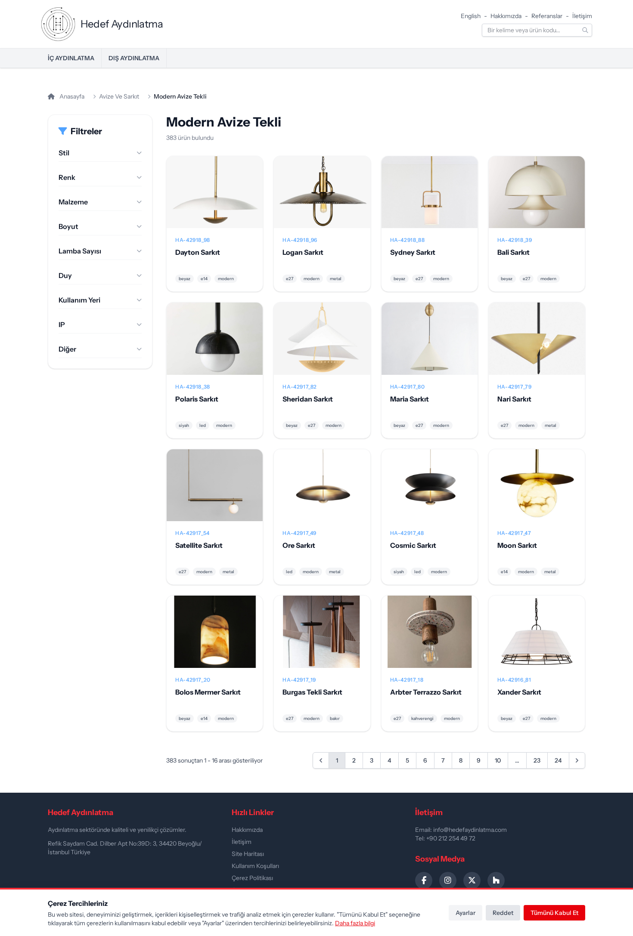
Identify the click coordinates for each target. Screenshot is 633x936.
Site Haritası (248, 854)
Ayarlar (465, 913)
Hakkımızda (505, 16)
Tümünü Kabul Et (554, 913)
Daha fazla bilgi (355, 923)
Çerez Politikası (252, 878)
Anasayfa (71, 96)
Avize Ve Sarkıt (119, 96)
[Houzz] (496, 880)
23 (537, 760)
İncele (214, 199)
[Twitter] (472, 880)
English (471, 16)
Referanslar (546, 16)
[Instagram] (447, 880)
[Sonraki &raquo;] (577, 760)
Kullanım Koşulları (255, 866)
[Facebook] (423, 880)
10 (498, 760)
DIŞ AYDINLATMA (134, 58)
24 (558, 760)
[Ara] (585, 30)
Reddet (503, 913)
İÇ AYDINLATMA (71, 58)
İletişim (582, 16)
